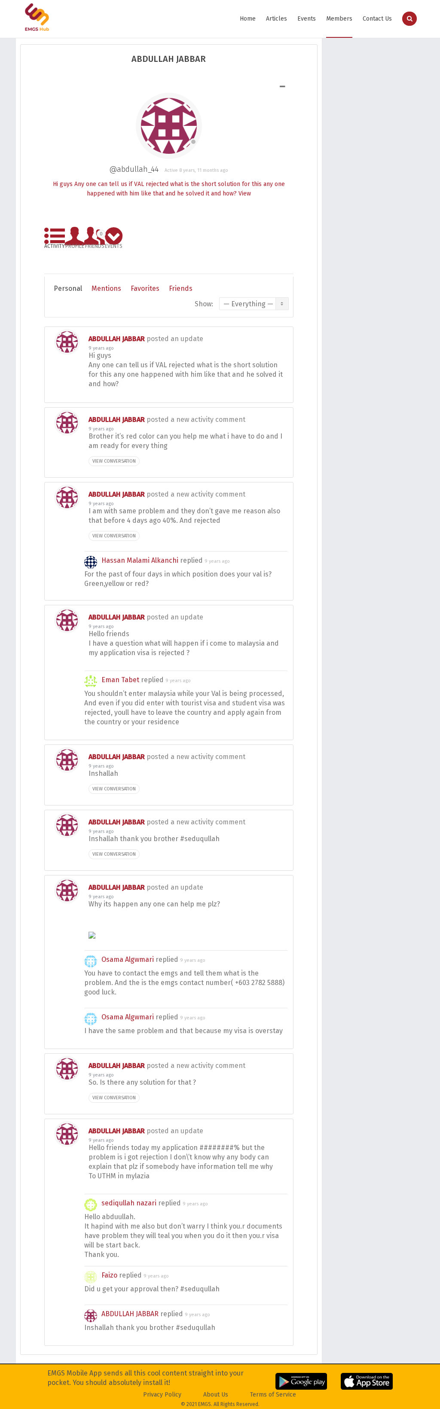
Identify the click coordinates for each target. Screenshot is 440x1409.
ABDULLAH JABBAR (117, 339)
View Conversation (114, 461)
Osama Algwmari (127, 959)
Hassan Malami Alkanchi (139, 560)
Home (248, 18)
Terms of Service (273, 1394)
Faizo (109, 1275)
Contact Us (377, 18)
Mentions (106, 288)
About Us (215, 1394)
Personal (68, 288)
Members (339, 18)
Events (306, 18)
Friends (94, 238)
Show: (204, 304)
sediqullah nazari (128, 1203)
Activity (54, 244)
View (244, 193)
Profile (74, 244)
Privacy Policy (162, 1394)
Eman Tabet (120, 680)
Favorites (145, 288)
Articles (276, 18)
